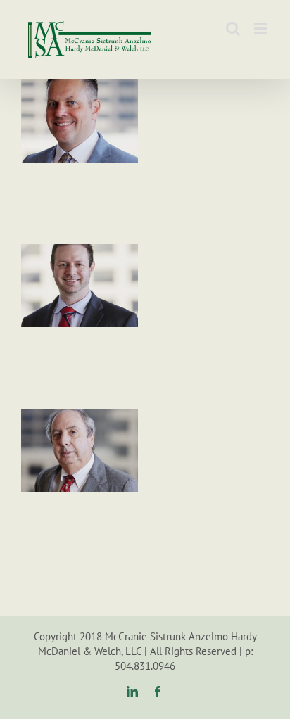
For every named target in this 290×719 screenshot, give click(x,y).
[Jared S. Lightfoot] (79, 87)
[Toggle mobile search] (233, 28)
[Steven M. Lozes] (79, 416)
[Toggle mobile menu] (261, 28)
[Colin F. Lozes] (79, 252)
